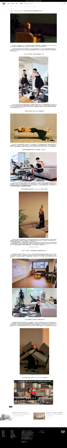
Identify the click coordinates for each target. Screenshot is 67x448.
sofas (3, 6)
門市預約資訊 (12, 432)
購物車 (64, 3)
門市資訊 (59, 3)
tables (16, 6)
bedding (11, 6)
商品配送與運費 (13, 435)
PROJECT (12, 3)
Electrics (28, 6)
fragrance (20, 6)
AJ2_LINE (43, 432)
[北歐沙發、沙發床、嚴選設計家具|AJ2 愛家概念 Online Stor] (3, 4)
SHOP (8, 3)
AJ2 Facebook (40, 432)
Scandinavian (34, 6)
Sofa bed (6, 6)
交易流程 (12, 433)
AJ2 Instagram (41, 432)
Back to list (10, 406)
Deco (25, 6)
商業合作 (3, 433)
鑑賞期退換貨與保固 (13, 436)
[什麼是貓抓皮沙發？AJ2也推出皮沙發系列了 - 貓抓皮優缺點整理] (39, 416)
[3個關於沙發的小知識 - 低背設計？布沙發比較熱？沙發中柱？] (6, 416)
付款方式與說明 (13, 434)
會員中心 (62, 3)
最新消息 (3, 432)
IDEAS (17, 3)
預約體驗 (21, 3)
